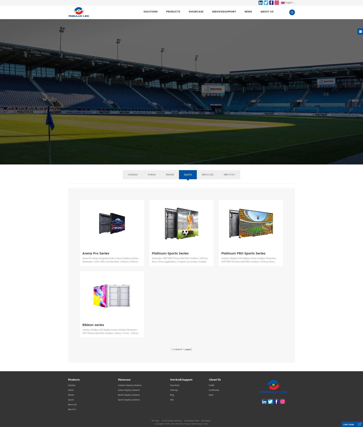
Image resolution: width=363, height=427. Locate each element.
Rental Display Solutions (129, 395)
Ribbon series (93, 325)
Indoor (152, 175)
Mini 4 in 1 (229, 175)
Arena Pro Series (95, 253)
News (248, 12)
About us (267, 12)
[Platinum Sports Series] (181, 223)
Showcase (196, 12)
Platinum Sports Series (170, 253)
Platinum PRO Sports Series (243, 253)
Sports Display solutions (129, 399)
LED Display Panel (191, 420)
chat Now (348, 424)
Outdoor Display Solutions (130, 385)
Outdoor (133, 175)
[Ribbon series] (112, 295)
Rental (170, 175)
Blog (172, 395)
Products (173, 12)
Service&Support (224, 12)
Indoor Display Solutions (129, 390)
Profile (211, 385)
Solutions (150, 12)
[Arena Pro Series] (112, 223)
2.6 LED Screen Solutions (172, 420)
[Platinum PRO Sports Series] (251, 223)
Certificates (214, 390)
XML (172, 399)
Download (174, 385)
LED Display (206, 420)
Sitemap (174, 390)
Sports (188, 175)
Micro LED (208, 175)
